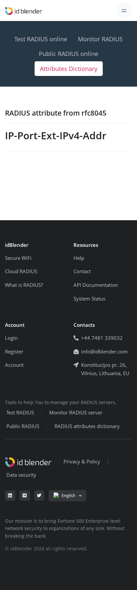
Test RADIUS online (40, 39)
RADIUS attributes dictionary (87, 426)
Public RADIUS (22, 426)
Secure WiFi (18, 258)
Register (14, 351)
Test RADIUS (20, 412)
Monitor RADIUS (100, 39)
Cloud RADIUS (21, 271)
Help (78, 258)
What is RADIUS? (24, 285)
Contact (82, 271)
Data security (21, 474)
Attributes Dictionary (68, 69)
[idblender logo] (23, 11)
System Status (89, 298)
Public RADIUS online (68, 54)
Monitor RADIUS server (75, 412)
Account (14, 364)
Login (11, 337)
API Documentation (95, 285)
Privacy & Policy (82, 461)
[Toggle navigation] (124, 10)
